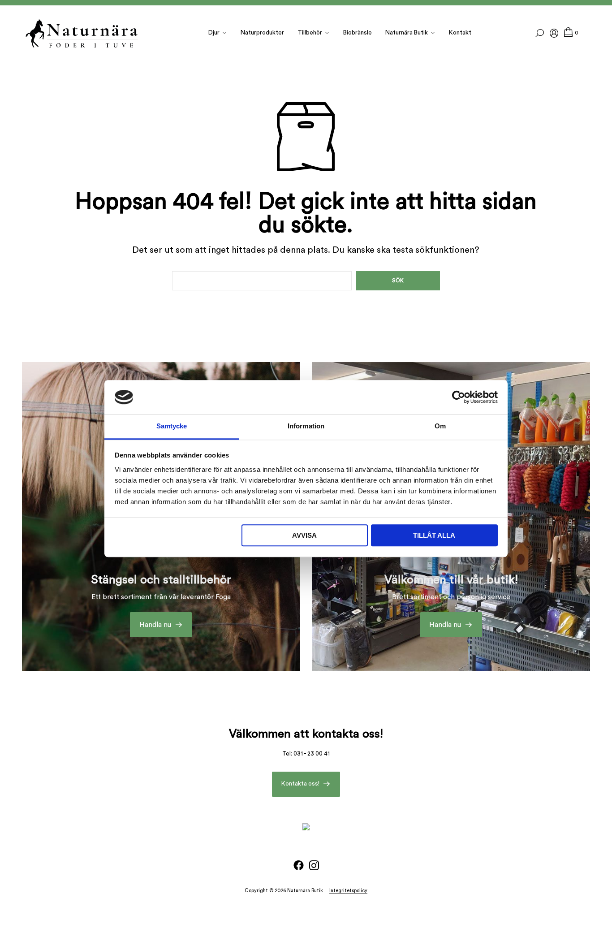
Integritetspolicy (348, 890)
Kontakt (460, 33)
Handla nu (155, 625)
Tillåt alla (434, 536)
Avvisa (304, 536)
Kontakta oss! (300, 784)
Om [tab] (440, 426)
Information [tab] (306, 426)
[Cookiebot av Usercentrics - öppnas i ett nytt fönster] (458, 397)
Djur (214, 33)
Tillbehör (309, 33)
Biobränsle (357, 33)
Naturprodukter (262, 33)
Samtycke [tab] (171, 426)
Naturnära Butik (406, 33)
